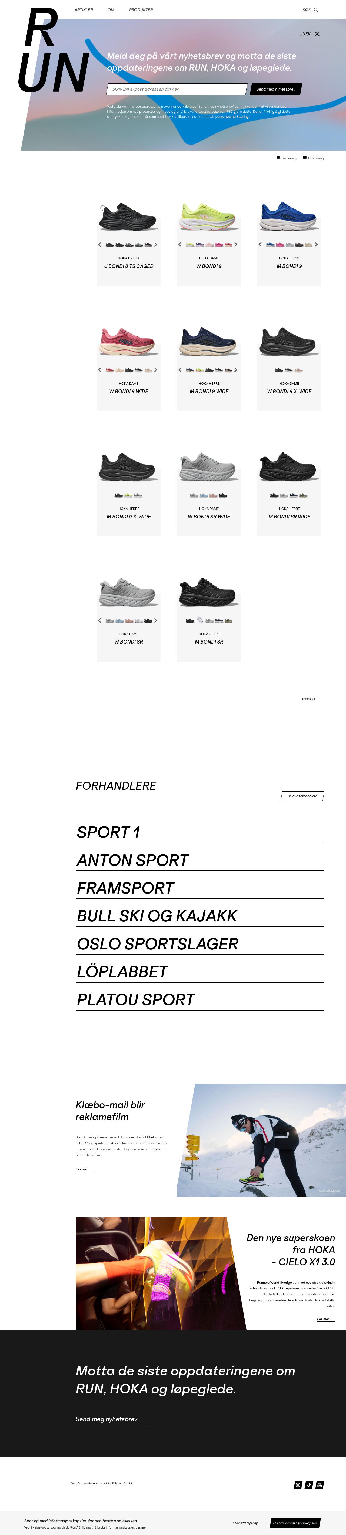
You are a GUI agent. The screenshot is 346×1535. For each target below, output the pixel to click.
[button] (316, 10)
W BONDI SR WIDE (209, 517)
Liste (316, 158)
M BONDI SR (209, 642)
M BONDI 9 (289, 266)
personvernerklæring (232, 117)
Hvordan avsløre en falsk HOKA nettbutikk (101, 1483)
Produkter (141, 9)
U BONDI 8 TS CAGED (129, 266)
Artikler (83, 9)
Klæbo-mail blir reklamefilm (110, 1111)
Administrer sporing (245, 1523)
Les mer (141, 1527)
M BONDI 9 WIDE (209, 391)
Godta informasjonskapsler (295, 1523)
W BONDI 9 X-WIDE (289, 391)
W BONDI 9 (209, 266)
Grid (289, 158)
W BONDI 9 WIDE (128, 391)
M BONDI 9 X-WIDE (129, 517)
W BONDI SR (128, 642)
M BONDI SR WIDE (289, 517)
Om (110, 9)
